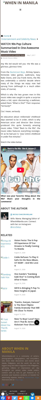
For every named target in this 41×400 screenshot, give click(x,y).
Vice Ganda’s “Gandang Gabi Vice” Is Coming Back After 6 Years (27, 277)
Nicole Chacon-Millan (10, 58)
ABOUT (23, 391)
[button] (5, 394)
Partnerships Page (32, 377)
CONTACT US (22, 394)
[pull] (20, 10)
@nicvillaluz (16, 227)
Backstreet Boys (17, 72)
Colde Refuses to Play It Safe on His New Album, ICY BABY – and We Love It (26, 261)
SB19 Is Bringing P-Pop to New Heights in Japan (27, 289)
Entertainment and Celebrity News (12, 55)
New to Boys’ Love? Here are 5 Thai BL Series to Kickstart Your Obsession (27, 322)
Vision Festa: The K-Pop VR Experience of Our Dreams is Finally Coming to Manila (26, 244)
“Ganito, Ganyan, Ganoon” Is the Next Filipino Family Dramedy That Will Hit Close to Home (27, 306)
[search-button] (36, 322)
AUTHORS (13, 391)
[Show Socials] (32, 394)
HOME (4, 391)
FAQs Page (19, 380)
